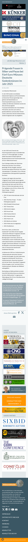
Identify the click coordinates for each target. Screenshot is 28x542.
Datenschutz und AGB (10, 517)
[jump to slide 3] (10, 55)
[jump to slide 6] (15, 55)
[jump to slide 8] (18, 55)
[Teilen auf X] (22, 314)
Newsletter (6, 530)
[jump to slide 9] (19, 55)
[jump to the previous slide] (4, 53)
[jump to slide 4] (12, 55)
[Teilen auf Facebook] (18, 314)
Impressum (6, 514)
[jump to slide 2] (9, 55)
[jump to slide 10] (21, 55)
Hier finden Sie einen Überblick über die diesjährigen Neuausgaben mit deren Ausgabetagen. (14, 295)
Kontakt (5, 520)
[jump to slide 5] (13, 55)
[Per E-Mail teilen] (14, 318)
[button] (2, 539)
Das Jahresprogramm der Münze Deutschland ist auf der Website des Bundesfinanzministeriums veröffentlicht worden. (13, 288)
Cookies (5, 527)
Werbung (5, 524)
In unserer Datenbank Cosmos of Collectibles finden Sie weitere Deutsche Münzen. (13, 302)
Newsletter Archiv (9, 533)
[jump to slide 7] (16, 55)
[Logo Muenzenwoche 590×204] (9, 41)
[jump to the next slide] (23, 53)
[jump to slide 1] (7, 55)
